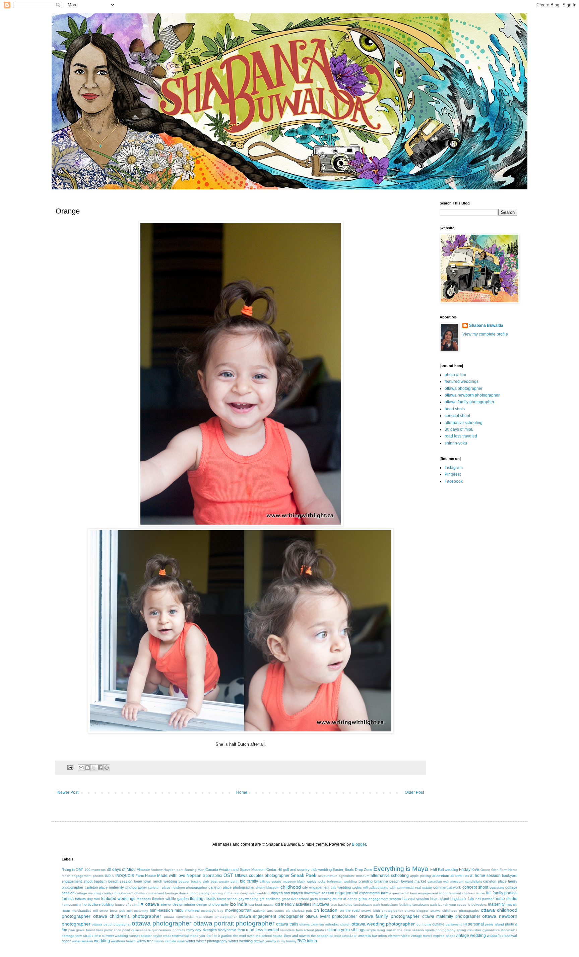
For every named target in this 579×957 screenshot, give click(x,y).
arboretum (440, 876)
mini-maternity (137, 910)
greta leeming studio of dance (333, 899)
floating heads (203, 898)
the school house (269, 936)
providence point (117, 930)
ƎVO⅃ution (307, 941)
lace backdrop (341, 904)
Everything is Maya (400, 868)
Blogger (359, 844)
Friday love (469, 869)
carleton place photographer (231, 887)
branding (366, 881)
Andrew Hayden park (167, 870)
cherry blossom (267, 887)
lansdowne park (424, 904)
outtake (438, 924)
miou (179, 910)
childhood (290, 887)
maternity (496, 904)
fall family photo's (501, 893)
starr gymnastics (487, 930)
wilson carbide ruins (169, 941)
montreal (192, 910)
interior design (171, 904)
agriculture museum (354, 876)
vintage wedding (471, 935)
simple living (375, 930)
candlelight (473, 881)
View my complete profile (485, 334)
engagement (346, 893)
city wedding (341, 887)
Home (241, 792)
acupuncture (327, 876)
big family (249, 881)
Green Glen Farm (493, 870)
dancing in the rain (224, 893)
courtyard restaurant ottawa (123, 893)
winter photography (212, 941)
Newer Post (67, 792)
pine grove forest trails (85, 930)
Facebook (454, 481)
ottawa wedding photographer (383, 923)
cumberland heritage (162, 893)
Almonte (143, 870)
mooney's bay (212, 910)
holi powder (484, 899)
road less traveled (461, 436)
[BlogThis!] (87, 767)
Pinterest (453, 474)
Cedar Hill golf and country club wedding (299, 870)
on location (325, 910)
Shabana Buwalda (486, 325)
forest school (227, 899)
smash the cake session (405, 930)
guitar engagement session (380, 899)
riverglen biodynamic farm (224, 930)
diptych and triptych (287, 893)
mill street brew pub (109, 910)
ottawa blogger (416, 910)
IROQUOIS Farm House (135, 876)
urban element (389, 936)
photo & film (455, 374)
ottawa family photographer (469, 402)
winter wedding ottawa (246, 941)
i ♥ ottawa (148, 904)
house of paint (126, 904)
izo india (238, 904)
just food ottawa (261, 904)
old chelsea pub (299, 910)
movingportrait (238, 910)
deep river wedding (255, 893)
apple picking (420, 876)
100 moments (95, 870)
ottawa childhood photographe (454, 910)
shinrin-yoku (456, 443)
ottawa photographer (463, 388)
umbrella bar (367, 936)
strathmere (92, 936)
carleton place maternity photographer (116, 887)
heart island (439, 899)
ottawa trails (287, 924)
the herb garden (219, 936)
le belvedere (477, 904)
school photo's (315, 930)
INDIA (109, 876)
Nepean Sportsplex (204, 875)
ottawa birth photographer (382, 910)
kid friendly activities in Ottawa (302, 904)
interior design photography (206, 904)
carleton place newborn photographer (177, 887)
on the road (350, 910)
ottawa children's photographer (127, 916)
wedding (102, 941)
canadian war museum (445, 881)
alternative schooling (463, 422)
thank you (197, 936)
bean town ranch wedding (155, 881)
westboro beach (123, 941)
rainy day (194, 930)
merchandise (81, 910)
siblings (358, 930)
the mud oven (244, 936)
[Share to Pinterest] (106, 767)
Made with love (171, 875)
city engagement (315, 887)
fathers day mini (87, 899)
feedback (144, 899)
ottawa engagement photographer (271, 916)
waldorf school (498, 936)
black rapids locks (311, 881)
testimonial (180, 936)
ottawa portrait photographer (234, 923)
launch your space (452, 904)
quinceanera (141, 930)
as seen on (459, 876)
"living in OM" (72, 870)
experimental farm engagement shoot (418, 893)
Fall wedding (448, 870)
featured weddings (461, 381)
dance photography (194, 893)
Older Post (414, 792)
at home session (485, 875)
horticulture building (98, 904)
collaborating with (382, 887)
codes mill (360, 887)
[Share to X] (93, 767)
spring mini (465, 930)
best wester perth (225, 881)
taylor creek (162, 936)
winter (190, 941)
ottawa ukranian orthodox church (324, 924)
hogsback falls (462, 899)
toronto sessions (343, 936)
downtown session (319, 893)
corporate (497, 887)
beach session (120, 881)
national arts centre (268, 910)
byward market (413, 881)
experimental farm (373, 893)
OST (228, 875)
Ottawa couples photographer (262, 875)
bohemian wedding (342, 881)
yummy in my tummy (280, 941)
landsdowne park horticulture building (382, 904)
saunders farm (291, 930)
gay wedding (249, 899)
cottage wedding (88, 893)
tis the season (317, 936)
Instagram (454, 467)
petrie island (494, 924)
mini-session (161, 910)
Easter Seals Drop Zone (352, 870)
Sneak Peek (304, 875)
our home (423, 924)
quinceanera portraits (168, 930)
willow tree (145, 941)
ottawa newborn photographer (472, 395)
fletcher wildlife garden (170, 899)
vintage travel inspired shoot (432, 936)
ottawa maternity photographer (451, 916)
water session (82, 941)
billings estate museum (278, 881)
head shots (455, 409)
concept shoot (457, 415)
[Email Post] (70, 767)
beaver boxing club (194, 881)
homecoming (71, 904)
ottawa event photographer (331, 916)
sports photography (440, 930)
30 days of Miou (121, 869)
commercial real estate (414, 887)
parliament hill (456, 924)
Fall (433, 869)
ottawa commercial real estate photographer (200, 916)
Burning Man (194, 870)
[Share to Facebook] (100, 767)
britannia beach (387, 881)
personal (476, 924)
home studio (506, 898)
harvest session (415, 899)
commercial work (447, 887)
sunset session (140, 936)
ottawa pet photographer (111, 924)
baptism (100, 881)
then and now (295, 936)
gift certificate (270, 899)
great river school (295, 899)
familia (68, 898)
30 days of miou (459, 429)
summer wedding (115, 936)
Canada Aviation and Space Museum (235, 870)
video (405, 936)
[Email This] (81, 767)
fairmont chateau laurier (467, 893)
